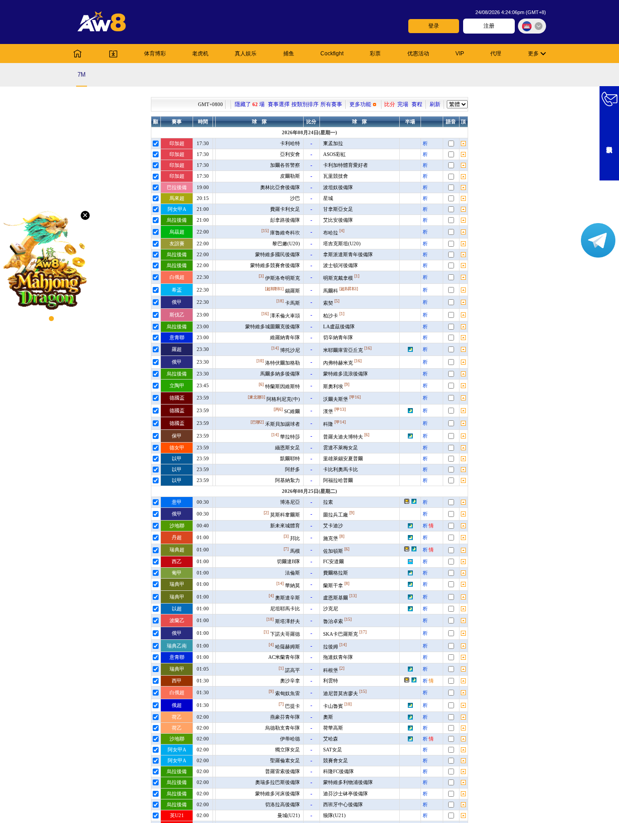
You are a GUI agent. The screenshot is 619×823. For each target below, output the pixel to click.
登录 (433, 26)
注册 (489, 26)
